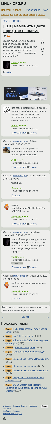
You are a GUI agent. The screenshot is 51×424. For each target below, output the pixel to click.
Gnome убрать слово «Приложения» (31, 359)
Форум (14, 14)
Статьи (5, 14)
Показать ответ (19, 133)
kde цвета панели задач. (25, 366)
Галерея (16, 10)
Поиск (41, 14)
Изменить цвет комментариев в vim (30, 370)
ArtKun (14, 125)
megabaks (16, 216)
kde (8, 35)
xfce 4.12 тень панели (23, 336)
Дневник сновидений (24, 347)
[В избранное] (42, 41)
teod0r (14, 62)
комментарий (20, 141)
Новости (6, 10)
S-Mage (15, 188)
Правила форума (20, 406)
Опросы (23, 14)
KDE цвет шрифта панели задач (29, 352)
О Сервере (7, 406)
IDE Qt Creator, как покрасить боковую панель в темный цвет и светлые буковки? (26, 388)
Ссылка (8, 72)
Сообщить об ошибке (11, 411)
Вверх (44, 406)
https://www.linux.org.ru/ (12, 414)
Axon (13, 160)
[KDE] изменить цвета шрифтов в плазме (24, 28)
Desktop (17, 21)
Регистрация (33, 10)
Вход (45, 10)
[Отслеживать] (42, 50)
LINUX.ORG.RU (13, 3)
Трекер (33, 14)
